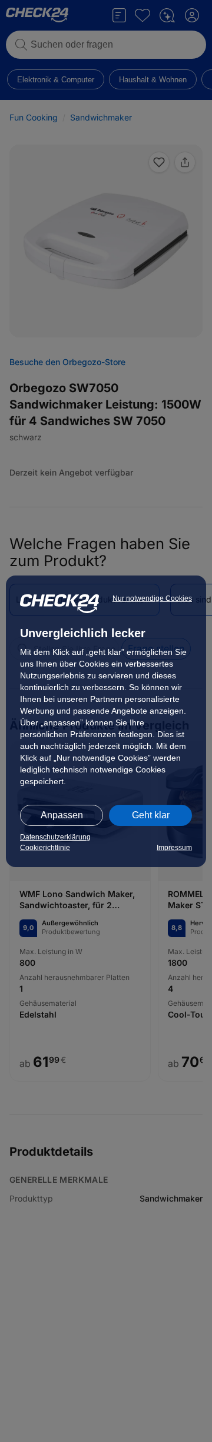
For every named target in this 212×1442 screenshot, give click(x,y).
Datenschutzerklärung (55, 837)
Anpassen (62, 815)
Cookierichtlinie (45, 848)
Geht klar (151, 815)
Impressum (174, 848)
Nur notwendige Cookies (152, 598)
